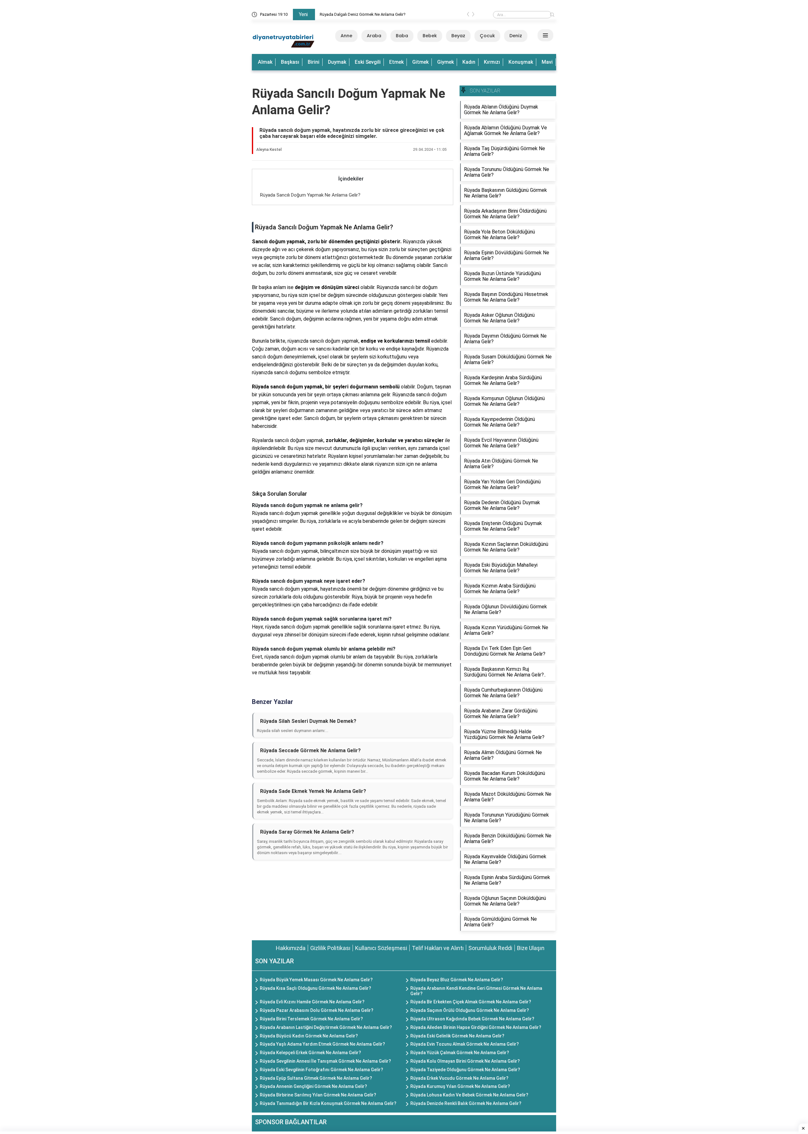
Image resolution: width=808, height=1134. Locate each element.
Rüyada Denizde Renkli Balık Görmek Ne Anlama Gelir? (465, 1103)
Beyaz (458, 35)
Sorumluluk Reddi (490, 948)
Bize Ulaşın (530, 948)
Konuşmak (520, 62)
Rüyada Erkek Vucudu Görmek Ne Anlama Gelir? (459, 1078)
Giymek (445, 62)
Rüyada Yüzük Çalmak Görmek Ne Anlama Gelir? (459, 1052)
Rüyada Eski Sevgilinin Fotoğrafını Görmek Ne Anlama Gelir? (321, 1069)
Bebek (430, 35)
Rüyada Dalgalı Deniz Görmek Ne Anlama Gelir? (363, 14)
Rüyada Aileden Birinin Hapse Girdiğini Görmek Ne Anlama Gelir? (475, 1027)
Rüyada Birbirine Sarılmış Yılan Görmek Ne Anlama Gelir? (318, 1094)
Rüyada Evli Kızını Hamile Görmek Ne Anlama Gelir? (312, 1001)
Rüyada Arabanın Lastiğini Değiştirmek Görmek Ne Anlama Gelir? (326, 1027)
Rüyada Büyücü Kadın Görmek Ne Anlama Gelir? (309, 1035)
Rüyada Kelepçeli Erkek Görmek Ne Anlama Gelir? (310, 1052)
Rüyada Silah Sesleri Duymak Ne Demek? (308, 721)
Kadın (468, 62)
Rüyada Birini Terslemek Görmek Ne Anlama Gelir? (311, 1018)
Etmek (396, 62)
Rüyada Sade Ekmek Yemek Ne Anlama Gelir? (313, 791)
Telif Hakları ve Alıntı (438, 948)
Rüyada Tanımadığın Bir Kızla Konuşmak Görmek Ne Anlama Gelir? (328, 1103)
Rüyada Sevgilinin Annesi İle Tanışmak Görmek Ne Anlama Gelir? (325, 1061)
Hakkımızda (291, 948)
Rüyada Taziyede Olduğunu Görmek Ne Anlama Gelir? (465, 1069)
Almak (265, 62)
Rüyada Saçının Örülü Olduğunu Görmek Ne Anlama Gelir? (469, 1010)
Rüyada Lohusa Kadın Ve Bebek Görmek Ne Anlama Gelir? (469, 1094)
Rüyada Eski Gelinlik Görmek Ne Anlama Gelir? (457, 1035)
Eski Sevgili (368, 62)
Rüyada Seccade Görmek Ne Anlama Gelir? (310, 750)
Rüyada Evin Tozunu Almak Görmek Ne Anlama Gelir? (464, 1044)
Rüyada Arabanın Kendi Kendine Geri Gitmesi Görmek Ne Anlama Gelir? (476, 991)
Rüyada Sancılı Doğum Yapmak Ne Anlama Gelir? (310, 195)
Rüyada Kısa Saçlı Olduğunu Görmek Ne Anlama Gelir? (315, 988)
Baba (402, 35)
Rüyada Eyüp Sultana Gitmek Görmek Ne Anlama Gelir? (316, 1078)
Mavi (547, 62)
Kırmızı (492, 62)
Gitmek (420, 62)
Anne (346, 35)
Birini (313, 62)
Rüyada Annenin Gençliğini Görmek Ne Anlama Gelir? (313, 1086)
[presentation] (468, 15)
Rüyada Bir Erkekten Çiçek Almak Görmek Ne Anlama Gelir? (470, 1001)
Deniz (515, 35)
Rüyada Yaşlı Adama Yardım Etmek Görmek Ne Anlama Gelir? (322, 1044)
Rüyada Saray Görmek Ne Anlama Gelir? (307, 832)
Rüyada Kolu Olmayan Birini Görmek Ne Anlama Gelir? (465, 1061)
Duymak (337, 62)
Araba (374, 35)
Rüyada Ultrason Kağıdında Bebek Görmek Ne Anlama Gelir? (472, 1018)
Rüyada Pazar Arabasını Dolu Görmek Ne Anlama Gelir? (316, 1010)
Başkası (290, 62)
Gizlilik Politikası (330, 948)
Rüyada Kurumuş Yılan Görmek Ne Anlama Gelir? (460, 1086)
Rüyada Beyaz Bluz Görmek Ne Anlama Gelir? (456, 979)
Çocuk (487, 35)
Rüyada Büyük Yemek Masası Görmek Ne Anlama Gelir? (316, 979)
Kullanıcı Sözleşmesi (381, 948)
